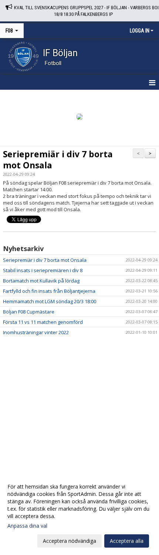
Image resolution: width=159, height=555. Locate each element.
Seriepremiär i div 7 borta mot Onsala (58, 159)
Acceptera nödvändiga (69, 540)
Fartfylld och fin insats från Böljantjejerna (49, 291)
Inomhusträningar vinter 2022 (36, 332)
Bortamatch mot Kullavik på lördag (41, 280)
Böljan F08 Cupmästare (28, 311)
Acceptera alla (126, 540)
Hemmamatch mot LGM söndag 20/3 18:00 (49, 301)
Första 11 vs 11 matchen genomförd (43, 322)
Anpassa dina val (27, 526)
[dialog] (79, 513)
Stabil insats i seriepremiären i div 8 (42, 270)
